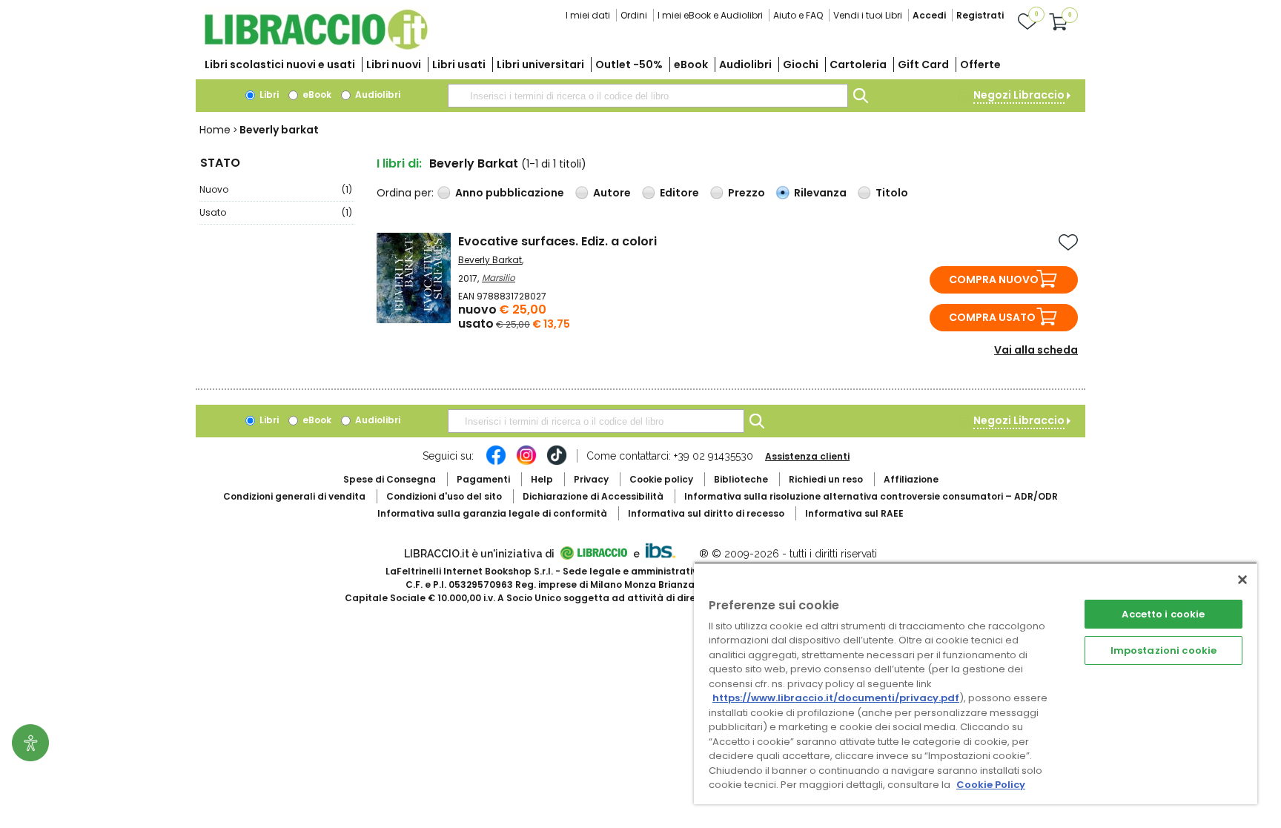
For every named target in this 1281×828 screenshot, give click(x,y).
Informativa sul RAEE (854, 513)
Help (542, 479)
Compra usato (992, 317)
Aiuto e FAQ (798, 15)
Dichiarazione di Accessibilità (593, 496)
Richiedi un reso (826, 479)
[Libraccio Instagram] (526, 462)
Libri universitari (540, 64)
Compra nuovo (994, 279)
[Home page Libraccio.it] (315, 46)
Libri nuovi (393, 64)
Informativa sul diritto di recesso (706, 513)
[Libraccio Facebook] (496, 462)
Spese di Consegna (389, 479)
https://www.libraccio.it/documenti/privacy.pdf (835, 698)
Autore (612, 192)
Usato (275, 212)
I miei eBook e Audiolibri (710, 15)
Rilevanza (820, 192)
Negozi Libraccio (1019, 94)
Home (215, 129)
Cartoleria (858, 64)
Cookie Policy (990, 785)
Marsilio (498, 277)
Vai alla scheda (1036, 349)
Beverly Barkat (490, 260)
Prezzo (746, 192)
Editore (679, 192)
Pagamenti (483, 479)
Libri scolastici (280, 64)
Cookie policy (661, 479)
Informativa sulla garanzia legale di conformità (492, 513)
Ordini (633, 15)
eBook (691, 64)
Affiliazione (911, 479)
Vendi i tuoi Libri (867, 15)
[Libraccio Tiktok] (556, 462)
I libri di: (399, 163)
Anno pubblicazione (509, 192)
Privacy (591, 479)
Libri (268, 94)
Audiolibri (745, 64)
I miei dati (588, 15)
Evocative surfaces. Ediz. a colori (557, 241)
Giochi (800, 64)
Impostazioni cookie (1163, 650)
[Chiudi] (1242, 579)
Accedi (929, 15)
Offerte (980, 64)
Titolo (891, 192)
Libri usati (459, 64)
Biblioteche (741, 479)
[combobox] (648, 95)
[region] (975, 683)
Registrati (980, 15)
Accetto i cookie (1163, 614)
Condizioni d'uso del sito (444, 496)
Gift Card (923, 64)
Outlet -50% (629, 64)
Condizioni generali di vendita (294, 496)
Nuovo (275, 189)
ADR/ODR (871, 496)
